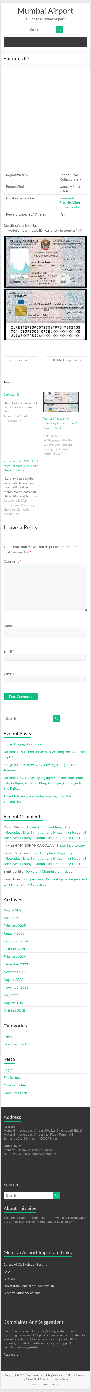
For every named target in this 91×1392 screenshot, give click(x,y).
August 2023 (13, 979)
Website (10, 673)
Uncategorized (15, 1044)
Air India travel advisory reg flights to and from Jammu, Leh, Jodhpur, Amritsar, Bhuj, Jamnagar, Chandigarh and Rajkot (45, 782)
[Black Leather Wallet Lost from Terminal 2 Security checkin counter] (23, 487)
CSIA (7, 1271)
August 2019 (13, 1003)
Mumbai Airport (45, 10)
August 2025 (13, 910)
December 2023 (16, 964)
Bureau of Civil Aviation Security (26, 1264)
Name (9, 625)
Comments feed (16, 1085)
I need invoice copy (71, 845)
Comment (12, 561)
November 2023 (16, 972)
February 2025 (15, 925)
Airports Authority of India (22, 1293)
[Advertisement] (45, 114)
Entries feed (13, 1077)
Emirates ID (20, 360)
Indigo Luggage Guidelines (24, 744)
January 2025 (14, 933)
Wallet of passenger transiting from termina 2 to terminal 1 (60, 423)
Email (9, 651)
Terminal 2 (72, 207)
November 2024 (16, 941)
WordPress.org (15, 1093)
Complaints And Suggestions (34, 1322)
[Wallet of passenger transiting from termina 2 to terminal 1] (61, 402)
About (34, 1384)
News (8, 1036)
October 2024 (14, 949)
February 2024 (15, 956)
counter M (68, 198)
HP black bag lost (66, 360)
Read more (11, 1354)
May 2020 (11, 995)
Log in (8, 1070)
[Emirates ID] (23, 407)
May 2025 (11, 918)
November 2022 (16, 987)
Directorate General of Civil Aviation (29, 1286)
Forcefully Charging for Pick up (49, 871)
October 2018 (14, 1010)
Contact (55, 1384)
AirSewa (9, 1278)
